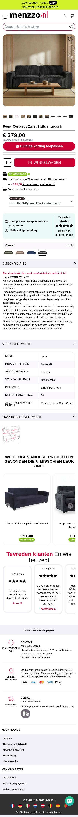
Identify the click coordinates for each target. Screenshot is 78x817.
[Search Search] (71, 26)
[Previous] (7, 506)
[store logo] (35, 14)
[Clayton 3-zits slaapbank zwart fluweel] (26, 498)
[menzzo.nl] (35, 806)
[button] (71, 39)
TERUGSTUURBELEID (15, 744)
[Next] (70, 506)
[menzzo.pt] (65, 806)
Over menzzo (9, 777)
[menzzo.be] (50, 806)
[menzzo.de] (20, 806)
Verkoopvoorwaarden (14, 789)
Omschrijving (14, 263)
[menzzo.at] (42, 806)
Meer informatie (16, 344)
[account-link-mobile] (66, 15)
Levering (7, 738)
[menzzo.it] (27, 806)
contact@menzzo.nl (31, 701)
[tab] (39, 263)
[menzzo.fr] (12, 806)
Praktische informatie (22, 417)
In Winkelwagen (44, 162)
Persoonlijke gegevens (15, 783)
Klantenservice (10, 761)
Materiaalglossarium (13, 749)
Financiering (9, 755)
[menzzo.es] (58, 806)
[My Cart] (72, 15)
